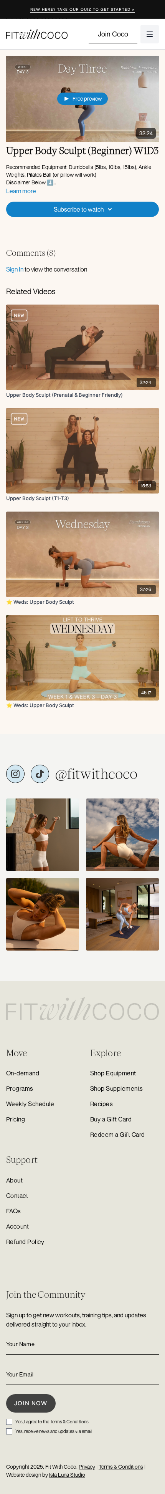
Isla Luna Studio (67, 1474)
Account (17, 1226)
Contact (17, 1195)
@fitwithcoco (96, 774)
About (14, 1180)
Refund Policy (25, 1242)
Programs (19, 1088)
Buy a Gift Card (111, 1119)
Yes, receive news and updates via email (53, 1431)
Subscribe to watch (79, 209)
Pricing (15, 1119)
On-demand (22, 1073)
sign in (14, 269)
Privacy (87, 1466)
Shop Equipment (113, 1073)
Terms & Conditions (69, 1421)
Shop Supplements (116, 1088)
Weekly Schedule (30, 1104)
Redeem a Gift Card (117, 1134)
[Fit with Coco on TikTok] (40, 774)
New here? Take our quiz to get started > (82, 9)
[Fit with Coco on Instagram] (15, 774)
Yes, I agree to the (52, 1421)
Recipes (101, 1104)
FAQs (13, 1211)
